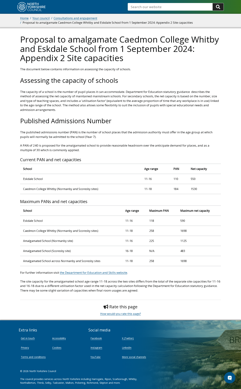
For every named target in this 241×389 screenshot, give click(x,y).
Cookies (56, 347)
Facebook (96, 338)
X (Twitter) (128, 338)
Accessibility (59, 338)
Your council (41, 18)
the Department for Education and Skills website (93, 273)
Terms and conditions (33, 357)
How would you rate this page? (120, 314)
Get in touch (28, 338)
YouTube (96, 357)
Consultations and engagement (75, 18)
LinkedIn (126, 347)
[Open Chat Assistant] (229, 377)
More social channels (134, 357)
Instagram (96, 347)
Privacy (25, 347)
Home (24, 18)
